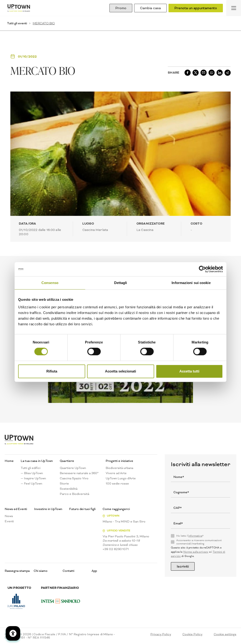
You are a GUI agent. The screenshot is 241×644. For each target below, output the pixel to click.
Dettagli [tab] (120, 283)
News (9, 516)
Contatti (68, 571)
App (94, 571)
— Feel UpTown (31, 483)
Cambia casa (150, 8)
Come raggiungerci (116, 509)
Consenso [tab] (49, 283)
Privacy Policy (160, 634)
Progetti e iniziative (119, 461)
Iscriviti (183, 566)
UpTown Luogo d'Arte (121, 478)
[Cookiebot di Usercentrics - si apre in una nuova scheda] (202, 269)
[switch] (94, 351)
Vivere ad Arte (116, 473)
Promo (120, 8)
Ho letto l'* (190, 536)
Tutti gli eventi (17, 23)
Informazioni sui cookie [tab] (191, 283)
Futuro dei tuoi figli (82, 509)
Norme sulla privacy (196, 552)
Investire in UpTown (48, 509)
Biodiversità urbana (119, 468)
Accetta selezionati (120, 371)
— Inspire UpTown (33, 478)
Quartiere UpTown (73, 468)
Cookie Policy (192, 634)
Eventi (9, 521)
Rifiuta (51, 371)
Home (9, 461)
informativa (195, 536)
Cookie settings (225, 634)
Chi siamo (41, 571)
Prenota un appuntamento (195, 8)
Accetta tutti (189, 371)
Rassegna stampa (17, 571)
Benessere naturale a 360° (79, 473)
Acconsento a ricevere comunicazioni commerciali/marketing (199, 542)
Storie (64, 483)
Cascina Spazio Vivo (74, 478)
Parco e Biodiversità (74, 494)
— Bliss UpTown (32, 473)
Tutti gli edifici (30, 468)
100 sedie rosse (117, 483)
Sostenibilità (68, 488)
